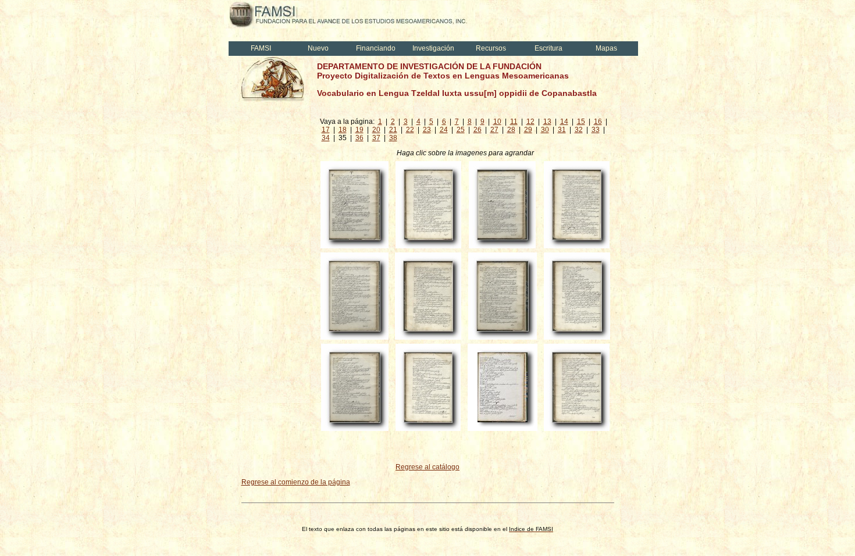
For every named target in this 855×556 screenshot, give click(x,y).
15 (581, 121)
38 (393, 138)
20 (376, 130)
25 (461, 130)
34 (326, 138)
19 (359, 130)
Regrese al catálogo (427, 467)
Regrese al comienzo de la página (295, 482)
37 (376, 138)
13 (547, 121)
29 (528, 130)
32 (579, 130)
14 (564, 121)
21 (393, 130)
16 (598, 121)
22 (410, 130)
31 (562, 130)
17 (326, 130)
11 (514, 121)
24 (444, 130)
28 (511, 130)
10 (497, 121)
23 (427, 130)
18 (343, 130)
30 (545, 130)
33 (596, 130)
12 (530, 121)
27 (494, 130)
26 (477, 130)
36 (359, 138)
